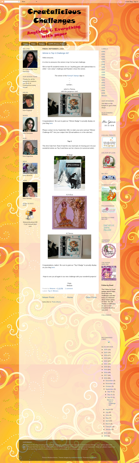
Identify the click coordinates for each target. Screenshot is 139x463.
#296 (103, 93)
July (107, 412)
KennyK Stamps (73, 76)
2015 (106, 433)
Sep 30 (110, 392)
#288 (103, 72)
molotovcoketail (76, 457)
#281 (103, 54)
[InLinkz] (109, 342)
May (107, 418)
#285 (103, 64)
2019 (106, 369)
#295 (103, 90)
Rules (33, 44)
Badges (42, 44)
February (109, 426)
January (109, 429)
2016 (106, 378)
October (109, 386)
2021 (106, 364)
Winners (55, 291)
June (107, 415)
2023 (106, 358)
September (110, 389)
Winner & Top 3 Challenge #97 (55, 53)
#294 (103, 88)
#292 (103, 83)
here (51, 123)
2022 (106, 361)
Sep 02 (110, 397)
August (108, 409)
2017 (106, 375)
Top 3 (50, 291)
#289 (103, 75)
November (109, 383)
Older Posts (91, 297)
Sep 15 (110, 394)
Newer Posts (48, 297)
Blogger (94, 457)
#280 (103, 51)
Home (25, 44)
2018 (106, 372)
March (108, 424)
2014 (106, 436)
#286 (103, 67)
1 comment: (69, 288)
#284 (103, 62)
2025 (106, 352)
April (107, 421)
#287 (103, 69)
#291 (103, 80)
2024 (106, 355)
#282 (103, 57)
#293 (103, 85)
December (109, 380)
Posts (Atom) (56, 302)
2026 (106, 349)
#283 (103, 59)
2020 (106, 367)
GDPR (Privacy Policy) (56, 44)
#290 (103, 77)
